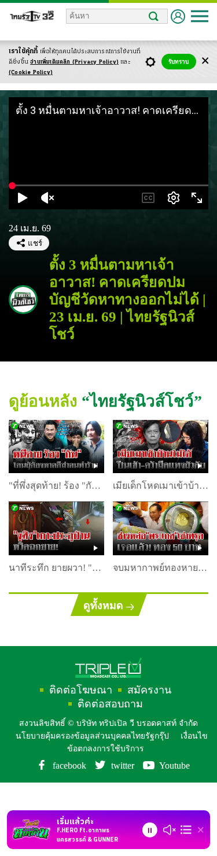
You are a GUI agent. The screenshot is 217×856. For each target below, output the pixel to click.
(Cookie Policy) (31, 72)
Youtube (180, 743)
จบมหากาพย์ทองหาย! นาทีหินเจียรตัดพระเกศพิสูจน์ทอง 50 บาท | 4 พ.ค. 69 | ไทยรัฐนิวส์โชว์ (156, 555)
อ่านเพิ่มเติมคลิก (74, 62)
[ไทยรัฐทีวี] (32, 18)
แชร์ (35, 246)
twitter (123, 743)
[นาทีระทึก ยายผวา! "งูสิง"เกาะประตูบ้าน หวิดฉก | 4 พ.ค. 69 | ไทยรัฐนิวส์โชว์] (56, 514)
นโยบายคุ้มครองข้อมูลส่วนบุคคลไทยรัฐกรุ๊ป (90, 710)
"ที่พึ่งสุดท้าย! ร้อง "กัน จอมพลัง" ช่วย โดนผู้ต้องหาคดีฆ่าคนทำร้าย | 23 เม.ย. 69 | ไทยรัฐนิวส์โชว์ (53, 473)
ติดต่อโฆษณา (46, 676)
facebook (64, 743)
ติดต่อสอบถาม (173, 676)
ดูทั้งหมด (103, 591)
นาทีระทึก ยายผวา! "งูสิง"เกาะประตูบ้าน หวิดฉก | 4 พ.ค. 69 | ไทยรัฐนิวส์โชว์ (55, 555)
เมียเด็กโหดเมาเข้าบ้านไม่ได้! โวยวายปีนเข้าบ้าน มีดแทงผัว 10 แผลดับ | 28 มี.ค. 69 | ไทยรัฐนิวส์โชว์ (158, 473)
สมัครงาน (108, 676)
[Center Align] (205, 62)
